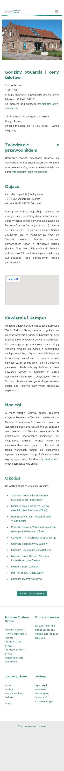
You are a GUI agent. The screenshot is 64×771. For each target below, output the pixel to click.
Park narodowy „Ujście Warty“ (27, 572)
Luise (56, 459)
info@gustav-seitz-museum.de (29, 171)
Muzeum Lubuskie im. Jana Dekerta (31, 550)
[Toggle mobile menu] (57, 12)
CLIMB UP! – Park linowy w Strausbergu (33, 537)
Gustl (47, 459)
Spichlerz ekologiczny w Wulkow (29, 543)
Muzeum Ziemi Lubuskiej (25, 566)
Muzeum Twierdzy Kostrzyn (26, 578)
